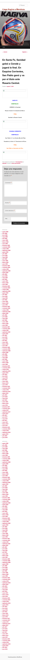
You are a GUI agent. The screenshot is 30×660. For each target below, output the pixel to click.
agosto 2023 (5, 293)
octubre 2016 (5, 430)
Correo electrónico (10, 210)
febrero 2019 (5, 383)
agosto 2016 (5, 434)
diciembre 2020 (6, 347)
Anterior (4, 52)
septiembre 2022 (6, 311)
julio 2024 (4, 274)
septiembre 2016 (6, 432)
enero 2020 (5, 364)
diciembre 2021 (6, 327)
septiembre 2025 (6, 250)
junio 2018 (4, 396)
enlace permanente (16, 163)
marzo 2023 (5, 301)
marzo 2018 (5, 401)
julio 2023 (4, 294)
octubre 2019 (5, 369)
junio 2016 (4, 437)
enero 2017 (5, 425)
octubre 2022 (5, 310)
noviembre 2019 (6, 367)
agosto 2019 (5, 373)
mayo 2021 (5, 339)
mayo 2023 (5, 298)
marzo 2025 (5, 260)
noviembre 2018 (6, 388)
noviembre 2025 (6, 247)
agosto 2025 (5, 252)
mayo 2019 (5, 378)
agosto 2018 (5, 393)
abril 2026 (4, 238)
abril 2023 (4, 299)
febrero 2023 (5, 303)
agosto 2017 (5, 413)
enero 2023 (5, 305)
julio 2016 (4, 435)
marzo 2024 (5, 281)
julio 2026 (4, 233)
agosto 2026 (5, 231)
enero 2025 (5, 264)
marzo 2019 (5, 381)
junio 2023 (4, 296)
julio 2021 (4, 335)
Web (6, 218)
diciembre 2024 (6, 265)
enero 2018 (5, 405)
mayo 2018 (5, 398)
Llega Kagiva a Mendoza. (13, 9)
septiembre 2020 (6, 350)
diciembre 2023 (6, 286)
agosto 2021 (5, 333)
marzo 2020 (5, 361)
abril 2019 (4, 379)
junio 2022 (4, 316)
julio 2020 (4, 354)
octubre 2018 (5, 390)
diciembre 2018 (6, 386)
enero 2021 (5, 345)
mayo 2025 (5, 257)
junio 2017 (4, 417)
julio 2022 (4, 315)
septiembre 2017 (6, 412)
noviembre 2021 (6, 328)
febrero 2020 (5, 362)
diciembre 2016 (6, 427)
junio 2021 (4, 337)
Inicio (4, 47)
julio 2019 (4, 374)
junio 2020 (4, 356)
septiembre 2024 (6, 271)
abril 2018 (4, 400)
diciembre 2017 (6, 407)
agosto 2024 (5, 272)
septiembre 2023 (6, 291)
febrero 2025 (5, 262)
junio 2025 (4, 255)
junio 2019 (4, 376)
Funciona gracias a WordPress (15, 657)
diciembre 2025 (6, 245)
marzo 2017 (5, 422)
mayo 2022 (5, 318)
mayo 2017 (5, 419)
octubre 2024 (5, 269)
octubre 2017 (5, 410)
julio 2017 (4, 415)
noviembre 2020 (6, 349)
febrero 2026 (5, 242)
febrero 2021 (5, 344)
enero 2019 (5, 384)
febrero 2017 (5, 424)
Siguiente (25, 52)
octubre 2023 (5, 289)
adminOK (4, 163)
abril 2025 (4, 259)
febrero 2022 (5, 323)
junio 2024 (4, 276)
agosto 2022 (5, 313)
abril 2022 (4, 320)
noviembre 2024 (6, 267)
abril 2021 (4, 340)
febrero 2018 (5, 403)
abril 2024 (4, 279)
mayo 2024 (5, 277)
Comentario (8, 182)
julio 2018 (4, 395)
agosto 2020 (5, 352)
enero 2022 (5, 325)
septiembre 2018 (6, 391)
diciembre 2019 (6, 366)
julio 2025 (4, 254)
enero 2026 (5, 243)
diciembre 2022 (6, 306)
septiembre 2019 (6, 371)
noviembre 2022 (6, 308)
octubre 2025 (5, 248)
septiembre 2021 (6, 332)
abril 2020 (4, 359)
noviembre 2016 (6, 429)
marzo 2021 (5, 342)
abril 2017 (4, 420)
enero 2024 (5, 284)
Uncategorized (19, 162)
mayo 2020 (5, 357)
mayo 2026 (5, 237)
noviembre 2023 (6, 288)
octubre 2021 (5, 330)
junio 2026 (4, 235)
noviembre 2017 (6, 408)
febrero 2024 (5, 282)
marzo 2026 (5, 240)
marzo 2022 (5, 322)
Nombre (7, 202)
